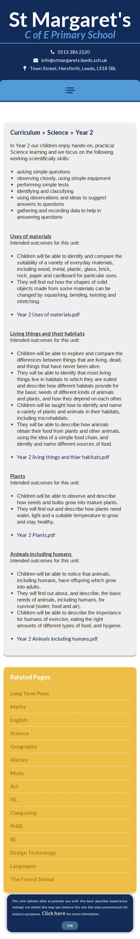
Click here (54, 913)
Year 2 (84, 132)
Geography (23, 746)
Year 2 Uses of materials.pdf (48, 314)
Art (14, 786)
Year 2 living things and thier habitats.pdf (63, 457)
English (19, 720)
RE (13, 839)
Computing (23, 813)
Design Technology (33, 853)
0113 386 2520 (74, 52)
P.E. (14, 799)
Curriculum (25, 132)
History (19, 760)
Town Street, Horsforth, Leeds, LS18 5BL (73, 68)
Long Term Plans (29, 693)
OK (70, 925)
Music (17, 773)
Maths (17, 707)
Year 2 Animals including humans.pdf (57, 639)
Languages (23, 866)
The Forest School (32, 879)
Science (57, 132)
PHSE (16, 826)
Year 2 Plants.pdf (36, 535)
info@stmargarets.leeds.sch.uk (74, 60)
